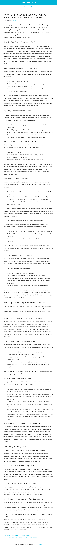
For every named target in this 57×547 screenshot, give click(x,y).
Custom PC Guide (28, 2)
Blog (31, 7)
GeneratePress (38, 544)
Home (26, 7)
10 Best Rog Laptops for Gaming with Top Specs (17, 535)
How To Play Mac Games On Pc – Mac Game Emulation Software (22, 537)
